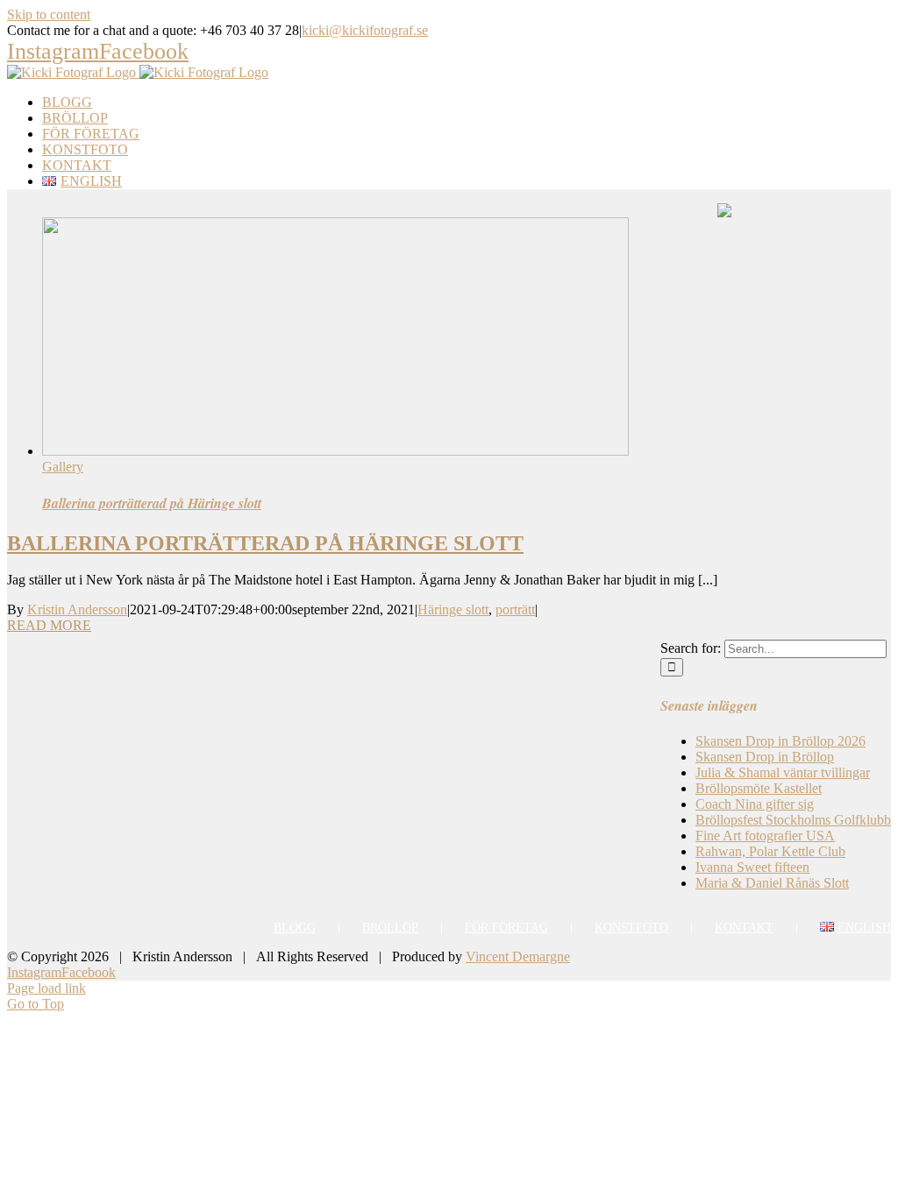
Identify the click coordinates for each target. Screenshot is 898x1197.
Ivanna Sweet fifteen (752, 867)
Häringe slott (452, 609)
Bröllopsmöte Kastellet (758, 788)
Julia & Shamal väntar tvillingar (782, 772)
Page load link (46, 988)
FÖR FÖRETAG (506, 927)
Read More (49, 625)
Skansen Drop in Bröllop (764, 756)
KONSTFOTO (631, 927)
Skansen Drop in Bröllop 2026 (780, 740)
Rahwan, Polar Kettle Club (770, 851)
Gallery (62, 466)
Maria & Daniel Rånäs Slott (772, 882)
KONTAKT (744, 927)
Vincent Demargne (518, 956)
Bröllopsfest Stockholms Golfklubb (793, 819)
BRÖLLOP (390, 927)
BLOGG (295, 927)
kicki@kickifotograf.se (365, 30)
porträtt (515, 609)
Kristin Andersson (77, 609)
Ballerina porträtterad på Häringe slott (151, 503)
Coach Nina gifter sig (754, 804)
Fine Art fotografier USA (765, 835)
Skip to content (48, 14)
